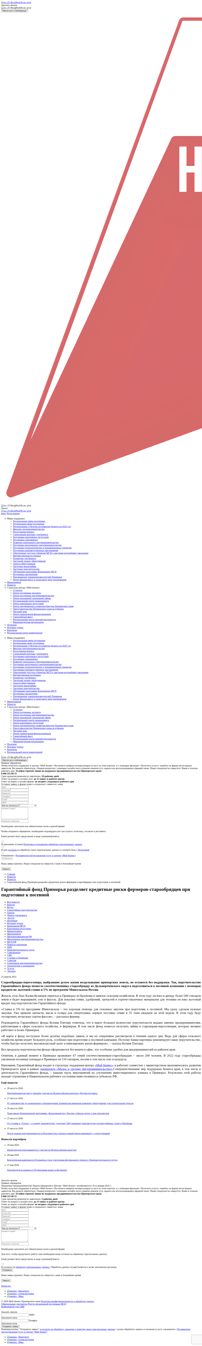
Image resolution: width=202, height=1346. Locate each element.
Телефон (33, 1320)
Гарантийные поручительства (22, 910)
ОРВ (9, 947)
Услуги (10, 968)
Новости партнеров (17, 944)
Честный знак (20, 611)
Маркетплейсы (14, 931)
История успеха (15, 923)
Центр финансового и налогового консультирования (39, 579)
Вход (3, 513)
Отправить (7, 858)
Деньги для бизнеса (17, 915)
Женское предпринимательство (29, 529)
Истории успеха (15, 627)
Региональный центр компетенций (24, 633)
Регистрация (13, 513)
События (11, 960)
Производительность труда (20, 950)
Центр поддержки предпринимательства (33, 595)
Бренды (11, 904)
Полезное (12, 625)
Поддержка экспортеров (25, 574)
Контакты (12, 630)
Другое (10, 918)
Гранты (10, 912)
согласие (12, 850)
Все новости (13, 902)
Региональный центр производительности (34, 619)
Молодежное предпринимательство (25, 939)
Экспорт (11, 971)
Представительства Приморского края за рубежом (38, 609)
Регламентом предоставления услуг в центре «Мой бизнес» (46, 855)
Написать (6, 1286)
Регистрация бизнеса (23, 532)
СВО (9, 955)
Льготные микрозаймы (24, 566)
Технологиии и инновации (20, 966)
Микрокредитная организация (28, 622)
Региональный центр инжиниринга (31, 601)
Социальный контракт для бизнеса (30, 534)
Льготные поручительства (26, 569)
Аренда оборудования (24, 563)
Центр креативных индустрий (28, 603)
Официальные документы (14, 1304)
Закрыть (6, 869)
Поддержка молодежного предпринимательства (37, 545)
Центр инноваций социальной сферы (32, 598)
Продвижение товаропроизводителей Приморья (37, 577)
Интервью (12, 920)
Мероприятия (14, 582)
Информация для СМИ (12, 1306)
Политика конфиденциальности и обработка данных (67, 1301)
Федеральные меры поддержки (28, 524)
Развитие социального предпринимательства (36, 542)
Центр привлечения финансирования (32, 614)
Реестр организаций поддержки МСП (47, 1304)
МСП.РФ (11, 942)
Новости (11, 585)
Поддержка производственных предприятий (35, 550)
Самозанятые (13, 952)
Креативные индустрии (19, 928)
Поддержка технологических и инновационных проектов (42, 548)
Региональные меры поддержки (29, 521)
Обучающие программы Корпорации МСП (34, 571)
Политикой (83, 850)
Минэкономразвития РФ (19, 936)
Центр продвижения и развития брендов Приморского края (43, 606)
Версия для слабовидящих (14, 11)
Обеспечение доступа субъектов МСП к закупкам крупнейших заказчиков (50, 553)
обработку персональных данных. (33, 1267)
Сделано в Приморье (17, 958)
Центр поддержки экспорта (27, 593)
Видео (10, 907)
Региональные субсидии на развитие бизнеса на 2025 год (42, 526)
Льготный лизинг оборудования (29, 561)
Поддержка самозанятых (25, 540)
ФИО (32, 1315)
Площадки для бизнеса (24, 558)
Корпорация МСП (16, 926)
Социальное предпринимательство (24, 963)
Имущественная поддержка (27, 555)
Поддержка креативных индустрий (31, 537)
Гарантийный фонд (23, 617)
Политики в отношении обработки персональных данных (53, 844)
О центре (17, 590)
